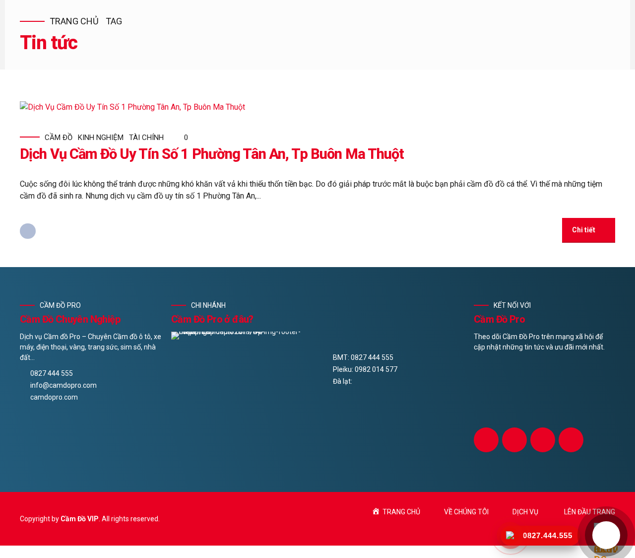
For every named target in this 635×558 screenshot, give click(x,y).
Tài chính (146, 137)
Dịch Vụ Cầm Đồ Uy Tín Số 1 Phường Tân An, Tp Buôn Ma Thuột (212, 153)
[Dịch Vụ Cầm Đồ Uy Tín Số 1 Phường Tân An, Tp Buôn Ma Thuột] (317, 107)
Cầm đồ (58, 137)
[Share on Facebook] (28, 231)
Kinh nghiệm (101, 137)
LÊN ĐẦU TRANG (589, 512)
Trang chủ (74, 21)
